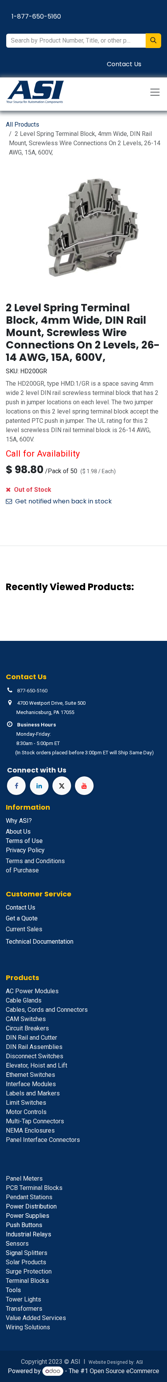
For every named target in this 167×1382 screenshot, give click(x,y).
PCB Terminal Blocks (34, 1187)
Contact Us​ (124, 64)
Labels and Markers (33, 1093)
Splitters (26, 1253)
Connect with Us (36, 770)
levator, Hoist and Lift (36, 1065)
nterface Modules (31, 1084)
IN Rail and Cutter (31, 1037)
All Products (22, 124)
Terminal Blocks (27, 1280)
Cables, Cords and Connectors (47, 1009)
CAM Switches (26, 1019)
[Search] (153, 40)
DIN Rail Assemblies (34, 1047)
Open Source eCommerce (124, 1371)
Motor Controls (26, 1112)
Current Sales (24, 929)
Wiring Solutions (28, 1327)
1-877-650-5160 (36, 16)
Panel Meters (24, 1178)
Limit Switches (26, 1102)
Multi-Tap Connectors (35, 1121)
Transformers (24, 1308)
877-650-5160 (32, 691)
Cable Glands (24, 1000)
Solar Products (26, 1262)
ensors (17, 1243)
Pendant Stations (29, 1197)
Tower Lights (23, 1299)
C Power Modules (32, 991)
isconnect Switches (34, 1056)
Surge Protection (29, 1271)
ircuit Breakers (27, 1028)
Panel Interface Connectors (43, 1139)
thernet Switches (30, 1074)
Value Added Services (36, 1318)
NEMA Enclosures (30, 1130)
